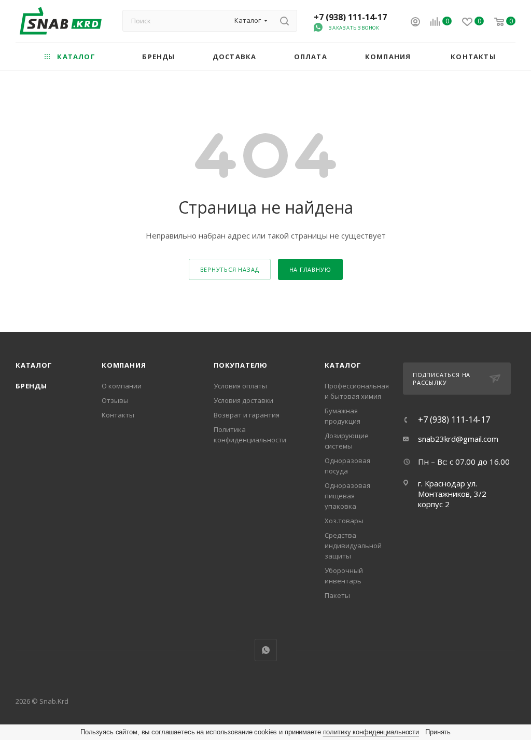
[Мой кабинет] (415, 23)
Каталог (34, 365)
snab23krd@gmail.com (458, 439)
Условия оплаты (240, 385)
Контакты (118, 415)
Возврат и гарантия (247, 415)
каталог (343, 365)
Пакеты (337, 595)
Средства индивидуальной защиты (353, 545)
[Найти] (284, 21)
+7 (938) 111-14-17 (350, 17)
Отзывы (115, 400)
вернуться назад (229, 269)
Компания (124, 365)
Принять (438, 732)
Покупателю (241, 365)
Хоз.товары (344, 520)
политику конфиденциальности (371, 732)
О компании (122, 385)
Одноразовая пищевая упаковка (347, 496)
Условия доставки (243, 400)
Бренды (31, 385)
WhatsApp (266, 650)
